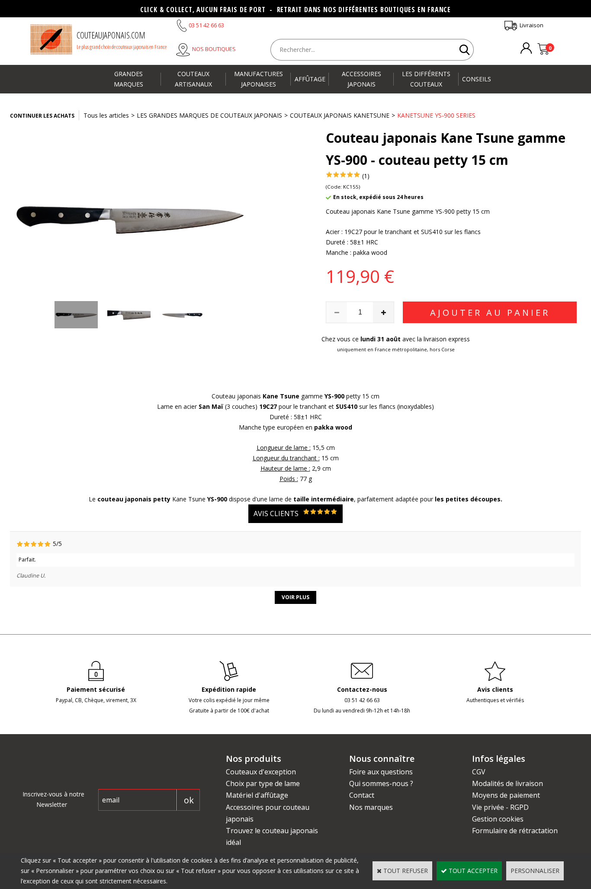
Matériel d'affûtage (257, 795)
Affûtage (310, 79)
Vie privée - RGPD (500, 807)
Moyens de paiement (506, 795)
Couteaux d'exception (261, 772)
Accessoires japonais (361, 79)
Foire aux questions (381, 772)
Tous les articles (106, 115)
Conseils (476, 79)
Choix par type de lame (263, 783)
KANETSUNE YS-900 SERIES (436, 115)
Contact (361, 795)
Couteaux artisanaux (193, 79)
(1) (365, 176)
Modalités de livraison (507, 783)
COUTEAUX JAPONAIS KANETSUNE (339, 115)
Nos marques (371, 807)
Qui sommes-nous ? (381, 783)
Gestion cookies (498, 819)
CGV (478, 772)
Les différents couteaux (426, 79)
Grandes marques (128, 79)
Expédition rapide (229, 689)
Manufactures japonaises (258, 79)
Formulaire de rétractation (515, 830)
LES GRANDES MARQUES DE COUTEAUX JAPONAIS (209, 115)
